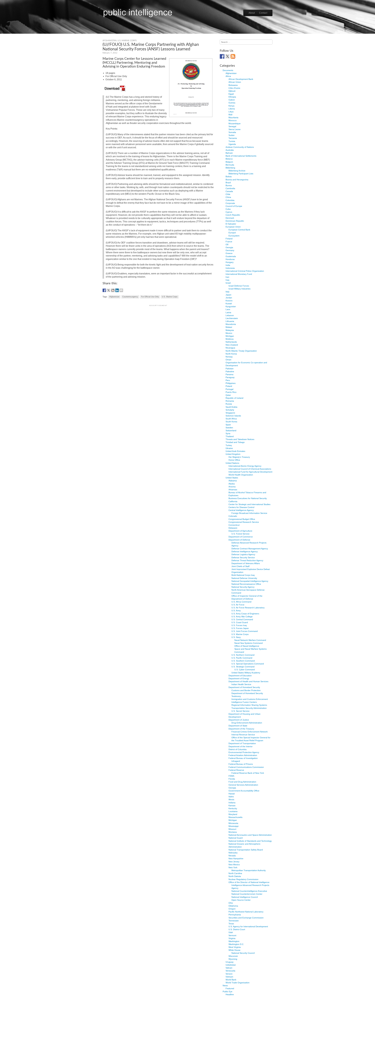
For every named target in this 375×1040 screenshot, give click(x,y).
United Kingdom (233, 454)
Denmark (230, 218)
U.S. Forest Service (240, 534)
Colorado (233, 516)
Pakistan (229, 368)
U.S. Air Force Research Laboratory (248, 607)
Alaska (232, 484)
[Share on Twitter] (108, 290)
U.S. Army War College (242, 616)
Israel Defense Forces (239, 286)
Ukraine (229, 448)
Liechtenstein (232, 318)
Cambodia (230, 188)
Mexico (229, 333)
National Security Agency (242, 587)
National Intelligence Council (244, 897)
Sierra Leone (235, 129)
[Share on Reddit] (113, 290)
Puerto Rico (231, 392)
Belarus (229, 159)
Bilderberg (230, 168)
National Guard (236, 838)
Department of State (238, 725)
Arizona (232, 486)
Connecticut (234, 525)
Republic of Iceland (234, 398)
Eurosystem (234, 236)
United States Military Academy (245, 672)
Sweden (229, 427)
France (229, 241)
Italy (227, 291)
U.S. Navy (236, 637)
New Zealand (232, 345)
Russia (229, 404)
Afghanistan (110, 41)
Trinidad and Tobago (235, 442)
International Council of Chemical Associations (250, 469)
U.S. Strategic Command (242, 666)
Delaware (233, 528)
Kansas (232, 805)
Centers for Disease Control (241, 507)
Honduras (230, 259)
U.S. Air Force (237, 604)
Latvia (228, 312)
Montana (233, 832)
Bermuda (230, 165)
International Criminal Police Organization (245, 271)
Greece (229, 253)
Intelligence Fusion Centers (244, 702)
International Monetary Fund (239, 274)
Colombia (230, 200)
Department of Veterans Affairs (245, 563)
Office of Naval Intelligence (246, 646)
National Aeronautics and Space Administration (250, 835)
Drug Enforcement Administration (246, 723)
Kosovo (229, 300)
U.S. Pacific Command (241, 658)
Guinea (232, 103)
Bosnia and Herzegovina (237, 179)
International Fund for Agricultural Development (250, 472)
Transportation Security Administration (249, 708)
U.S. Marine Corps (127, 41)
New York (233, 867)
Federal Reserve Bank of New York (247, 773)
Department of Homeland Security (244, 687)
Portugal (229, 389)
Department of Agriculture (240, 531)
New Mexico (234, 864)
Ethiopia (232, 97)
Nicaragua (230, 348)
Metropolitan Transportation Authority (248, 870)
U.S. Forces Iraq (239, 625)
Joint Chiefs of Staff (240, 566)
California (233, 501)
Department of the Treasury (241, 729)
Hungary (229, 262)
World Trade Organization (237, 982)
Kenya (231, 106)
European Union (233, 227)
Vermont (232, 935)
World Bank (231, 979)
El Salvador (231, 224)
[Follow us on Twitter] (227, 56)
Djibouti (232, 91)
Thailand (230, 436)
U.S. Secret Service (240, 711)
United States (232, 477)
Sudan (232, 135)
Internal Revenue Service (243, 734)
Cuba (228, 209)
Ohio (231, 903)
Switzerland (231, 430)
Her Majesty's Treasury (239, 457)
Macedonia (231, 324)
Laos (228, 309)
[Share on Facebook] (104, 290)
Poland (229, 386)
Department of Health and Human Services (248, 681)
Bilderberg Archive (237, 170)
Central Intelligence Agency (241, 510)
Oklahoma (233, 906)
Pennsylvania (235, 914)
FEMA (231, 776)
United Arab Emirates (235, 451)
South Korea (231, 421)
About (252, 13)
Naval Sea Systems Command (248, 643)
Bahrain (229, 153)
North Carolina (235, 873)
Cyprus (229, 212)
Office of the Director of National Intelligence (249, 882)
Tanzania (233, 138)
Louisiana (233, 811)
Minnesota (233, 823)
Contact (263, 13)
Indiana (232, 802)
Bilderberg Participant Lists (241, 173)
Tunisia (232, 141)
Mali (230, 114)
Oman (228, 359)
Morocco (233, 120)
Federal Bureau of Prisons (241, 764)
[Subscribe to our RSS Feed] (233, 56)
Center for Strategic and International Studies (249, 504)
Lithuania (230, 321)
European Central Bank (239, 230)
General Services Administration (243, 785)
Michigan (230, 336)
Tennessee (234, 920)
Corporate (230, 203)
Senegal (232, 126)
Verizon (229, 974)
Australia (230, 150)
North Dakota (235, 876)
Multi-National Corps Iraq (243, 575)
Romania (230, 401)
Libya (231, 111)
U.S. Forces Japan (240, 628)
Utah (231, 932)
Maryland (233, 814)
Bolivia (229, 176)
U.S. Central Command (242, 619)
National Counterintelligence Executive (249, 891)
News (225, 985)
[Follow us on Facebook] (222, 56)
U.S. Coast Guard (239, 622)
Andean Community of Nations (240, 147)
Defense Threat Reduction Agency (247, 560)
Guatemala (231, 256)
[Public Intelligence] (138, 12)
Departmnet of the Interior (241, 746)
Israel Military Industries (239, 289)
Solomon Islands (233, 416)
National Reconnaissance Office (246, 584)
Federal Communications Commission (246, 767)
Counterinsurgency (130, 297)
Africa (228, 76)
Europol (232, 232)
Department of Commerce (241, 537)
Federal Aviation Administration (243, 755)
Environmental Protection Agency (244, 752)
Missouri (232, 829)
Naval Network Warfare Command (250, 640)
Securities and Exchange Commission (246, 918)
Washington (234, 941)
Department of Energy (239, 678)
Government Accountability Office (244, 791)
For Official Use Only (150, 297)
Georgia (229, 247)
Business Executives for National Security (248, 498)
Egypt (231, 94)
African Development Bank (241, 79)
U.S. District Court (237, 929)
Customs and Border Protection (246, 690)
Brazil (228, 182)
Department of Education (240, 675)
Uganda (232, 144)
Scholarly (230, 410)
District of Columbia (238, 749)
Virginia (232, 938)
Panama (229, 374)
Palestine (230, 371)
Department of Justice (239, 720)
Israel (228, 283)
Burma (229, 185)
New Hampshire (236, 858)
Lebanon (230, 315)
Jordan (229, 297)
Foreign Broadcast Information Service (249, 513)
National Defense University (244, 578)
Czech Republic (233, 215)
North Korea (231, 354)
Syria (228, 433)
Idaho (231, 796)
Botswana (233, 85)
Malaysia (230, 330)
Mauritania (233, 117)
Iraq (227, 280)
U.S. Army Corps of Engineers (245, 613)
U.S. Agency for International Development (248, 926)
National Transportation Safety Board (246, 850)
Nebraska (233, 852)
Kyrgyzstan (231, 306)
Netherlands (231, 342)
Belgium (229, 162)
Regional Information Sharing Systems (249, 705)
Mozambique (235, 123)
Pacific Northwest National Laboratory (246, 912)
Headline (230, 994)
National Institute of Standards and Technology (250, 841)
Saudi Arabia (231, 407)
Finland (229, 238)
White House (234, 950)
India (228, 265)
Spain (228, 424)
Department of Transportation (242, 743)
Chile (228, 194)
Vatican (229, 968)
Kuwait (229, 303)
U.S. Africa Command (241, 602)
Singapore (230, 413)
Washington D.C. (236, 944)
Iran (227, 277)
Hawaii (232, 793)
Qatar (228, 395)
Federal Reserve (236, 770)
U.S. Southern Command (243, 661)
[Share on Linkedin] (117, 290)
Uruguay (229, 962)
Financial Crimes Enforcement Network (249, 731)
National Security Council (243, 953)
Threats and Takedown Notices (240, 439)
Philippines (231, 383)
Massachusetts (235, 817)
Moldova (229, 339)
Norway (229, 357)
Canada (229, 191)
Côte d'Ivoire (234, 88)
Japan (228, 295)
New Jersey (234, 861)
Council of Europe (234, 206)
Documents (228, 70)
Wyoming (233, 959)
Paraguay (230, 377)
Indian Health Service (241, 684)
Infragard (235, 761)
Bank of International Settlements (241, 156)
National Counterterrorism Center (246, 894)
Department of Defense (239, 540)
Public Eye (227, 991)
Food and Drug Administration (242, 782)
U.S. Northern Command (242, 655)
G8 (227, 244)
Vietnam (229, 977)
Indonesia (230, 268)
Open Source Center (241, 900)
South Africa (231, 418)
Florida (232, 779)
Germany (230, 250)
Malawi (229, 327)
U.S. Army (236, 610)
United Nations (232, 463)
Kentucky (233, 808)
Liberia (232, 109)
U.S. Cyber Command (244, 669)
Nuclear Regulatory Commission (243, 879)
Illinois (231, 799)
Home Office (234, 460)
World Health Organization (241, 475)
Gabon (232, 100)
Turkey (229, 445)
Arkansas (233, 489)
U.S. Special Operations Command (247, 664)
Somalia (232, 132)
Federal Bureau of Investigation (243, 758)
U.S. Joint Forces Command (244, 631)
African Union (235, 82)
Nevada (232, 855)
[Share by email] (121, 290)
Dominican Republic (235, 221)
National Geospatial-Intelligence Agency (249, 581)
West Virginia (235, 947)
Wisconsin (233, 956)
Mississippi (233, 826)
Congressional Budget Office (242, 519)
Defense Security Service (243, 557)
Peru (228, 380)
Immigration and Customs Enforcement (249, 699)
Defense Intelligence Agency (244, 551)
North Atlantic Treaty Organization (241, 351)
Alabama (233, 480)
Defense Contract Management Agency (249, 548)
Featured (230, 988)
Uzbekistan (231, 965)
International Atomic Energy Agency (245, 466)
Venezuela (230, 971)
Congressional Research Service (244, 522)
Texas (231, 923)
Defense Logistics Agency (243, 554)
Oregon (232, 909)
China (228, 197)
